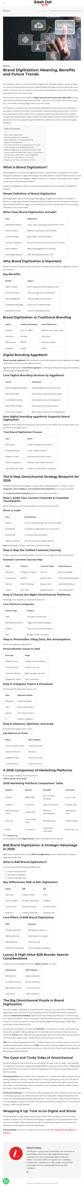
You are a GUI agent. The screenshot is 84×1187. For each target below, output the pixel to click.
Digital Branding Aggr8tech (13, 142)
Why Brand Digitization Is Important (16, 137)
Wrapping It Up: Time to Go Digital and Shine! (19, 160)
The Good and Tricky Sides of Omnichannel (19, 157)
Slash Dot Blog (53, 1183)
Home (36, 11)
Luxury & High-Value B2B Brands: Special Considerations (23, 152)
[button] (6, 1181)
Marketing (44, 11)
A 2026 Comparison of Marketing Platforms (19, 147)
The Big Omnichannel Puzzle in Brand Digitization (21, 155)
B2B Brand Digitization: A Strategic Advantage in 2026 (22, 150)
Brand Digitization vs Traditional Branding (18, 140)
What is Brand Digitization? (13, 135)
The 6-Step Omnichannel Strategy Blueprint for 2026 (22, 145)
